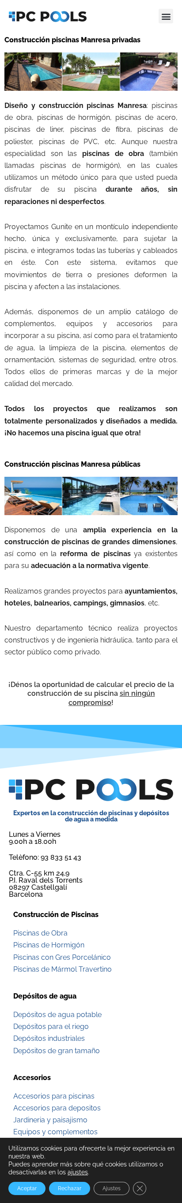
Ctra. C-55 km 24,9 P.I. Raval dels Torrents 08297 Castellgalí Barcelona (46, 884)
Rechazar (69, 1188)
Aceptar (27, 1188)
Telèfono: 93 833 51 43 (45, 857)
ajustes (78, 1172)
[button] (166, 16)
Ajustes (111, 1188)
